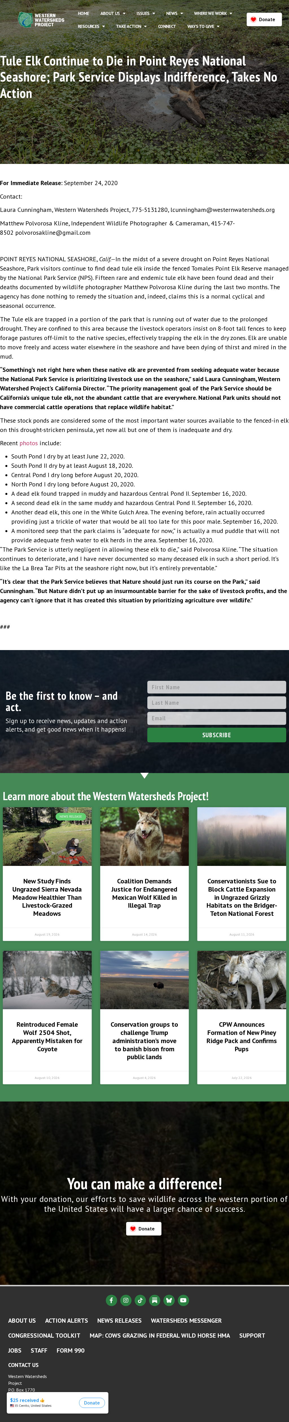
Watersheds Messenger (186, 1320)
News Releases (119, 1320)
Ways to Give (200, 26)
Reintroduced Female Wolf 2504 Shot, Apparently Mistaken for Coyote (47, 1036)
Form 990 (70, 1350)
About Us (110, 13)
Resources (88, 26)
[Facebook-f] (111, 1300)
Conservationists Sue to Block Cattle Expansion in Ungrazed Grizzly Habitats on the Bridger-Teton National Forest (242, 897)
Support (252, 1335)
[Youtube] (183, 1300)
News (172, 13)
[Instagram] (126, 1300)
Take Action (128, 26)
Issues (143, 13)
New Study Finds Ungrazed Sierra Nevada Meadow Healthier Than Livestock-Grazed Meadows (47, 897)
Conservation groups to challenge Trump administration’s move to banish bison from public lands (144, 1040)
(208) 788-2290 (25, 1405)
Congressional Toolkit (44, 1335)
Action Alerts (66, 1320)
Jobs (14, 1350)
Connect (167, 26)
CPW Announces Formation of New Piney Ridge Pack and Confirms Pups (242, 1036)
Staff (39, 1350)
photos (28, 443)
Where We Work (210, 13)
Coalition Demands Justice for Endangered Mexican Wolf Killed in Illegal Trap (144, 893)
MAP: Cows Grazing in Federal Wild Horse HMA (160, 1335)
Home (83, 13)
